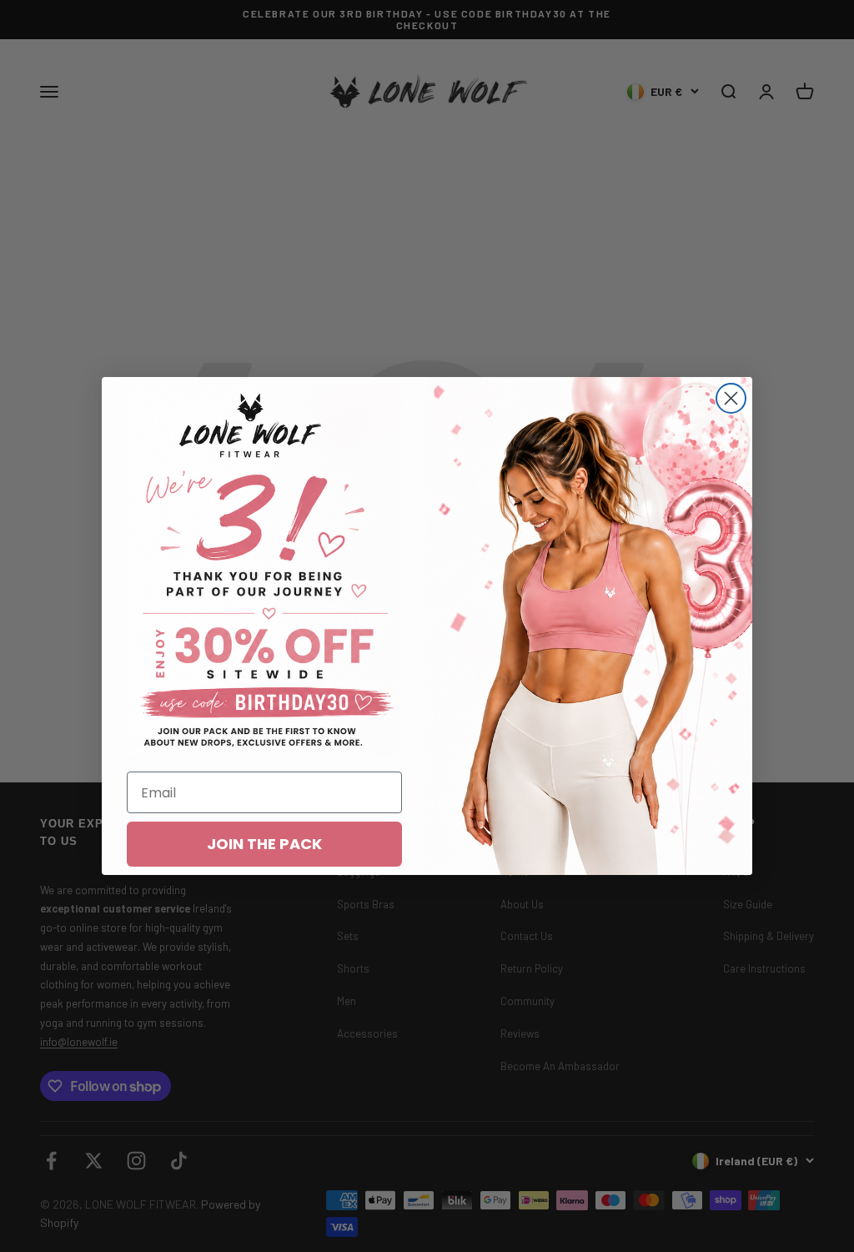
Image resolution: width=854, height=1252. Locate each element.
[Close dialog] (731, 398)
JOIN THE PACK (264, 843)
